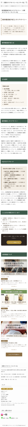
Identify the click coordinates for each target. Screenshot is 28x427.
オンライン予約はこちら (14, 242)
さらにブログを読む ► (14, 354)
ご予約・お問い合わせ (7, 389)
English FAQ (4, 396)
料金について (4, 391)
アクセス (3, 393)
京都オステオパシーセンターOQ (14, 2)
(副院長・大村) (14, 418)
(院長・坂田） (6, 418)
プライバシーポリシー (6, 403)
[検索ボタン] (26, 2)
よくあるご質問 (4, 394)
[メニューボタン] (1, 2)
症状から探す (4, 399)
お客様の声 (3, 398)
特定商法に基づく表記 (6, 401)
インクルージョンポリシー (19, 403)
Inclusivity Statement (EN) (7, 405)
